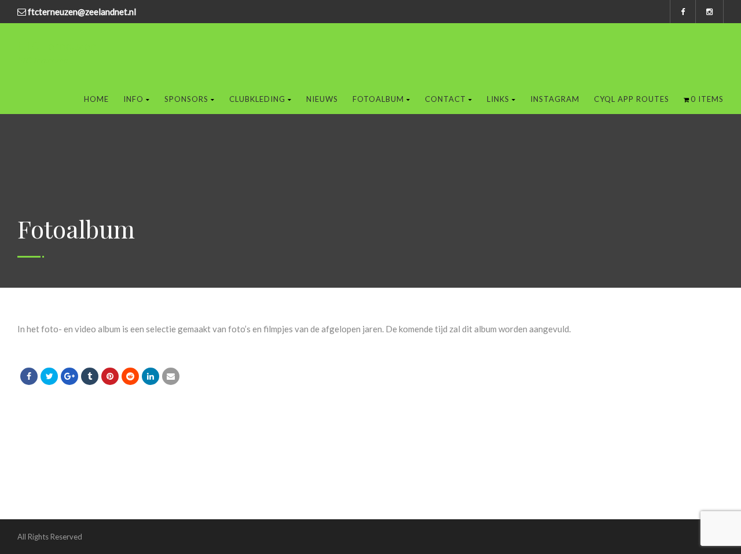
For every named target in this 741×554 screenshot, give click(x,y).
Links (498, 99)
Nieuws (322, 99)
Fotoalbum (378, 99)
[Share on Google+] (69, 376)
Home (96, 99)
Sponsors (186, 99)
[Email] (170, 376)
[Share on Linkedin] (130, 376)
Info (133, 99)
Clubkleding (257, 99)
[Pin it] (110, 376)
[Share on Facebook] (29, 376)
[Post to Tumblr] (89, 376)
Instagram (554, 99)
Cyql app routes (631, 99)
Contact (445, 99)
